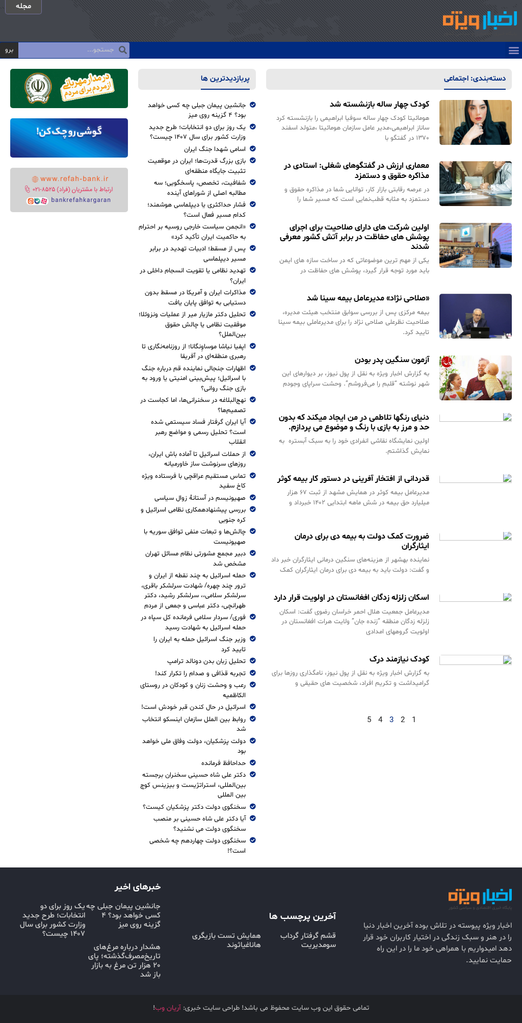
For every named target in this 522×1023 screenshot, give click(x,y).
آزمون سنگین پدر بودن (392, 360)
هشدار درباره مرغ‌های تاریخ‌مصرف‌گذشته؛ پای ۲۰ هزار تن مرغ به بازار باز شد (124, 961)
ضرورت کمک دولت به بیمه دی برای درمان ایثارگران (362, 541)
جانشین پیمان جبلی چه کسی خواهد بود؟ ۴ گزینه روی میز (123, 915)
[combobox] (73, 50)
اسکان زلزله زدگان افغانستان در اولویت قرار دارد (351, 597)
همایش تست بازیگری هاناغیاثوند (226, 941)
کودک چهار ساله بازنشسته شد (379, 104)
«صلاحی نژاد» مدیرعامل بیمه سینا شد (368, 298)
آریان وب (168, 1008)
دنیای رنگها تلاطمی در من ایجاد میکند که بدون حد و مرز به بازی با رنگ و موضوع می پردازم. (354, 422)
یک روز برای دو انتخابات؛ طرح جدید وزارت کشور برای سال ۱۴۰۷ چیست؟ (52, 920)
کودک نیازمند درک (399, 659)
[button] (513, 50)
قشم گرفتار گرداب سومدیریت (308, 941)
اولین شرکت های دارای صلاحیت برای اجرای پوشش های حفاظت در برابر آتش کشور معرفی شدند (354, 237)
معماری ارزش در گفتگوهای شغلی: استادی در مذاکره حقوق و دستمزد (356, 170)
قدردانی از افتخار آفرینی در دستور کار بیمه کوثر (353, 478)
